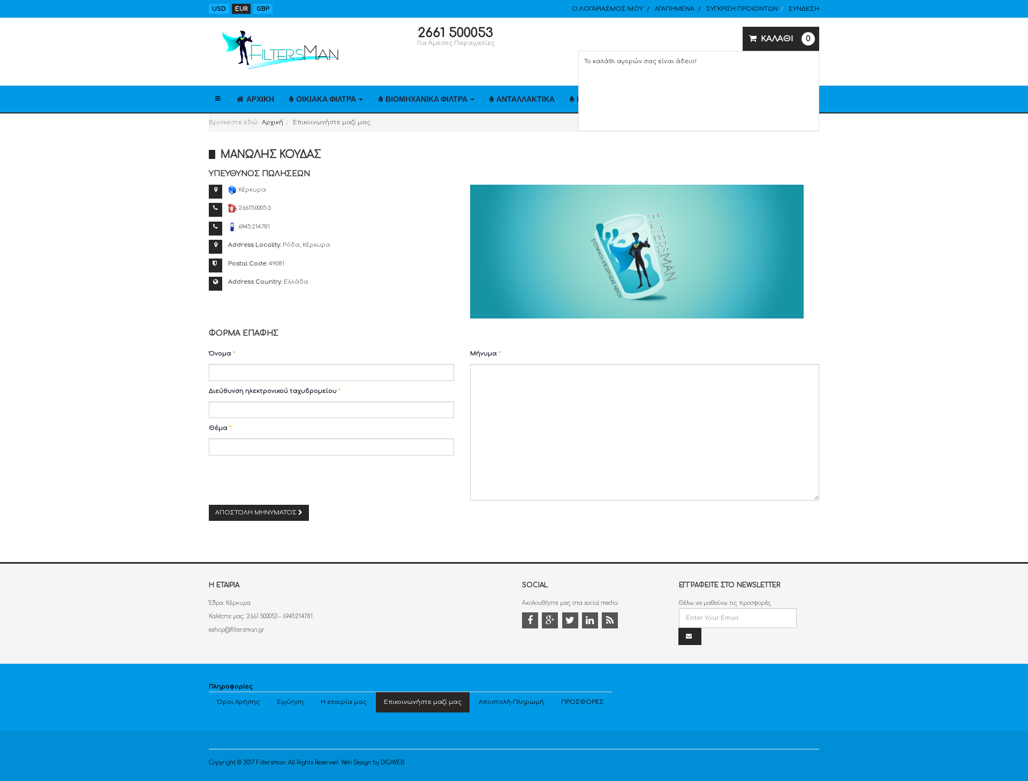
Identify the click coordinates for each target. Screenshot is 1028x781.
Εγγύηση (290, 702)
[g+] (551, 622)
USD (219, 8)
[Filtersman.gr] (278, 50)
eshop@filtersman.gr (236, 630)
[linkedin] (591, 622)
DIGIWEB (392, 762)
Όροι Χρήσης (238, 702)
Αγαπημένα (674, 8)
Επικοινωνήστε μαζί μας (423, 702)
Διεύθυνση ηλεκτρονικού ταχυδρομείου (275, 391)
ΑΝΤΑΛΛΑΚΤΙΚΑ (525, 99)
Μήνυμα (485, 353)
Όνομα (222, 353)
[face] (531, 622)
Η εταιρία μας (344, 702)
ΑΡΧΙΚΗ (260, 99)
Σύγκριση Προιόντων (742, 8)
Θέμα (220, 427)
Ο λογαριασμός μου (607, 8)
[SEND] (689, 637)
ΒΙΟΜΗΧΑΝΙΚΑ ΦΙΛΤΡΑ (427, 99)
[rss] (611, 622)
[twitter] (571, 622)
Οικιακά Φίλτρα (327, 99)
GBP (262, 8)
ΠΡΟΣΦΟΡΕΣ (582, 702)
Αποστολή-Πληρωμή (511, 702)
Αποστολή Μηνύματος (256, 512)
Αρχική (272, 122)
